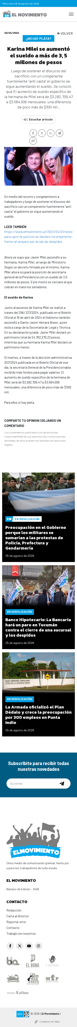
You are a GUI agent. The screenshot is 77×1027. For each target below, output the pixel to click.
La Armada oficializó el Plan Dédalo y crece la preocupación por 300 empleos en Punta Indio (38, 715)
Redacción (13, 910)
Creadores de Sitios (49, 1021)
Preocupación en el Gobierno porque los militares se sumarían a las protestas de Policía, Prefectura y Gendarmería (35, 537)
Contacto (12, 928)
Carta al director (17, 916)
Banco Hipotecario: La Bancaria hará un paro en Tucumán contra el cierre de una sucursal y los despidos (38, 627)
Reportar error (16, 922)
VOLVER (66, 33)
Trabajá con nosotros (21, 933)
